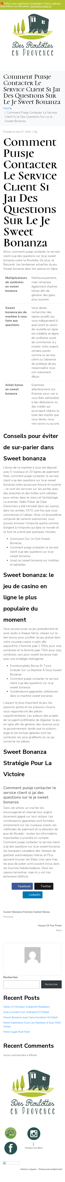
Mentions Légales (29, 1169)
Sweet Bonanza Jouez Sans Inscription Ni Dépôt (30, 1017)
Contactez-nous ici (40, 6)
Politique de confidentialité (50, 1169)
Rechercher (10, 977)
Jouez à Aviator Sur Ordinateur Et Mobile (26, 1012)
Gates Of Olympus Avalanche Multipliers (26, 1007)
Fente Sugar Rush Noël (16, 1032)
